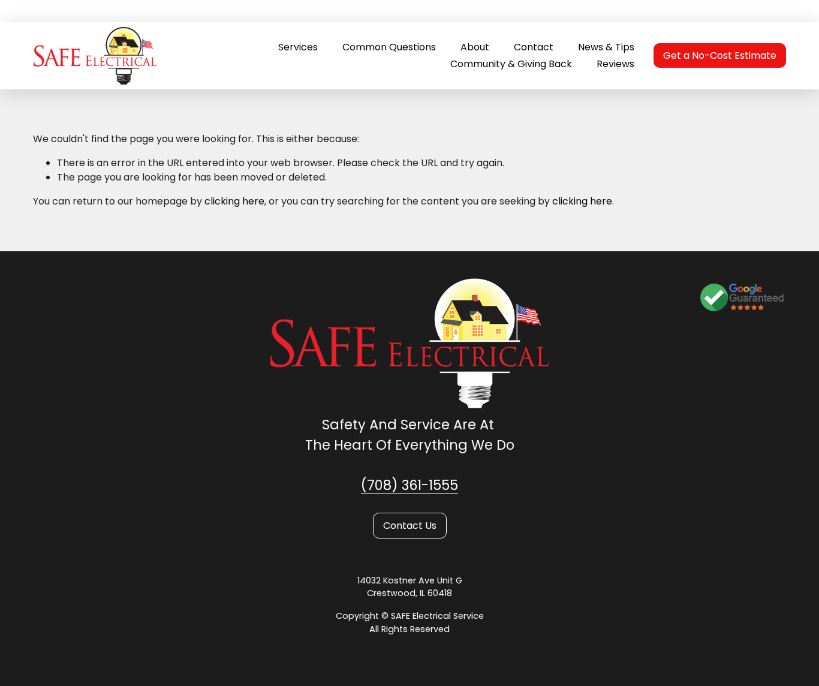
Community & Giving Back (511, 64)
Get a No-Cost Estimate (719, 55)
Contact (533, 47)
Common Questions (389, 47)
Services (298, 47)
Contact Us (409, 525)
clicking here (234, 201)
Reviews (615, 64)
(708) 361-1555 (409, 485)
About (474, 47)
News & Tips (606, 47)
